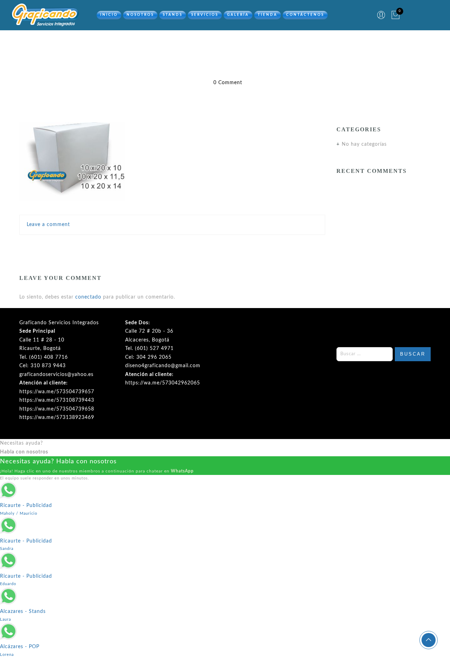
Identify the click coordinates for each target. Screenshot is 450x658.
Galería (238, 15)
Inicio (109, 15)
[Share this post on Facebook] (143, 246)
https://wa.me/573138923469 (56, 417)
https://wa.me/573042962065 (162, 383)
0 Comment (227, 82)
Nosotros (140, 15)
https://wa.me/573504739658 (56, 409)
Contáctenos (305, 15)
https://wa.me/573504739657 (56, 391)
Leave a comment (48, 224)
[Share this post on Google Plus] (172, 246)
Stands (172, 15)
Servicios (204, 15)
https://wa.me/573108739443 (56, 400)
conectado (88, 297)
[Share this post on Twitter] (157, 246)
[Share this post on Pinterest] (187, 246)
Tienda (267, 15)
